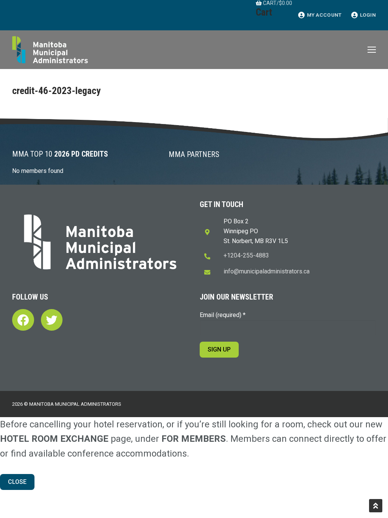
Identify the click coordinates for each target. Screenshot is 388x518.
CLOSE (17, 481)
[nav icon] (372, 50)
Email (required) (223, 315)
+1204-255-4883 (246, 255)
